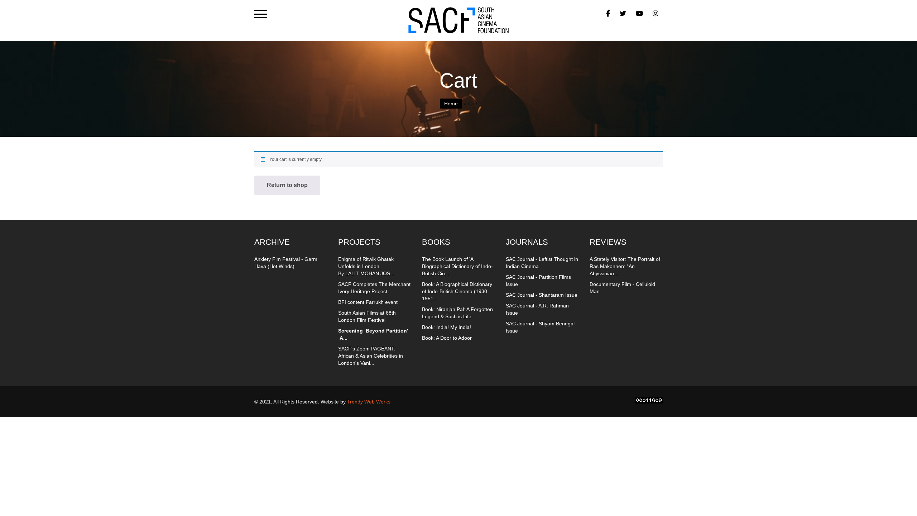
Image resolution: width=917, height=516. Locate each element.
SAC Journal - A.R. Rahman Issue (537, 309)
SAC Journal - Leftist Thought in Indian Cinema (542, 262)
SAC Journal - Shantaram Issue (541, 295)
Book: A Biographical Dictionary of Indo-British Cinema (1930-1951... (457, 291)
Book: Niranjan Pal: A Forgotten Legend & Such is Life (457, 312)
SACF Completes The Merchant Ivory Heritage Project (374, 287)
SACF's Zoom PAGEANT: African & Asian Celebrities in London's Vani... (370, 356)
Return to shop (287, 185)
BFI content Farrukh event (368, 302)
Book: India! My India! (446, 327)
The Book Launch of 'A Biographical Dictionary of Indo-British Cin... (457, 266)
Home (451, 103)
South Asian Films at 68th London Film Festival (367, 316)
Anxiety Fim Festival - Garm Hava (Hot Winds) (285, 262)
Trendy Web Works (368, 402)
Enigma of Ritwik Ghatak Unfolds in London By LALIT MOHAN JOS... (366, 266)
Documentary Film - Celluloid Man (622, 287)
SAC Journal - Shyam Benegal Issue (540, 327)
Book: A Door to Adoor (447, 338)
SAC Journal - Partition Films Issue (538, 280)
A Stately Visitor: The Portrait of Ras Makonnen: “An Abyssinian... (625, 266)
